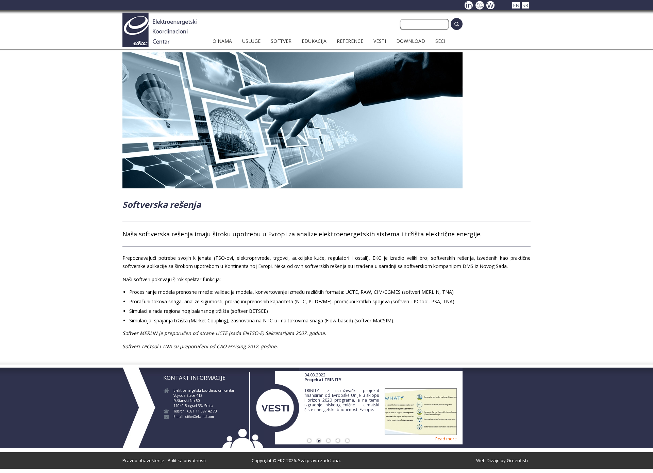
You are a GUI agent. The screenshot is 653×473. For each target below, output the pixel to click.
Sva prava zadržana (319, 460)
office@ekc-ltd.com (199, 416)
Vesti (379, 41)
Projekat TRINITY (322, 380)
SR (525, 5)
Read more (446, 439)
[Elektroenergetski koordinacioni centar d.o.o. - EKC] (159, 45)
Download (410, 41)
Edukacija (314, 41)
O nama (222, 41)
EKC (281, 460)
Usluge (251, 41)
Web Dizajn (488, 460)
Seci (440, 41)
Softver (281, 41)
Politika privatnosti (187, 460)
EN (516, 5)
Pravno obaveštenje (143, 460)
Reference (350, 41)
